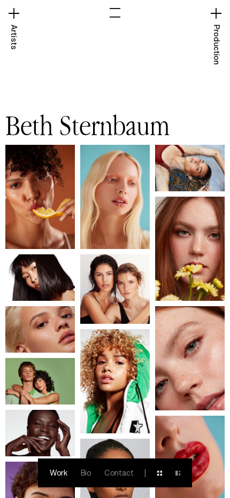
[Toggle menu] (115, 13)
